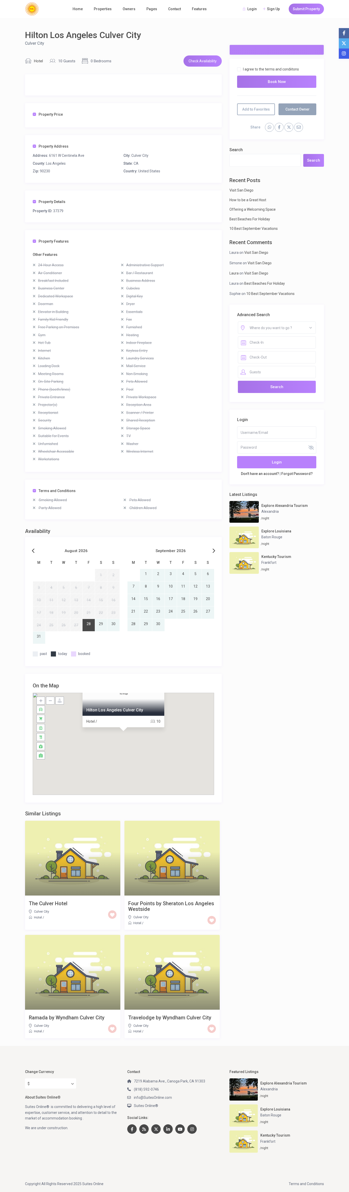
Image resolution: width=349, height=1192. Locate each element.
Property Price (51, 114)
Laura (234, 273)
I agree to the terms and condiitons (271, 69)
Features (199, 9)
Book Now (277, 81)
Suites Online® (146, 1106)
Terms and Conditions (57, 491)
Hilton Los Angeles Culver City (114, 710)
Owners (129, 9)
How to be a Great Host (247, 200)
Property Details (52, 202)
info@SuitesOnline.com (153, 1097)
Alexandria (270, 511)
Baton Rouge (271, 537)
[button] (123, 737)
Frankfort (268, 563)
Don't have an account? (260, 474)
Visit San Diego (241, 190)
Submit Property (306, 9)
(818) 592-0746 (146, 1089)
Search (236, 149)
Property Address (53, 146)
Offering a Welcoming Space (252, 209)
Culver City (34, 43)
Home (78, 9)
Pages (151, 9)
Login (277, 462)
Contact (174, 9)
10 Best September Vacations (253, 229)
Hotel (38, 61)
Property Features (54, 241)
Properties (103, 9)
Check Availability (203, 61)
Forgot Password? (297, 474)
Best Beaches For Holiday (249, 219)
